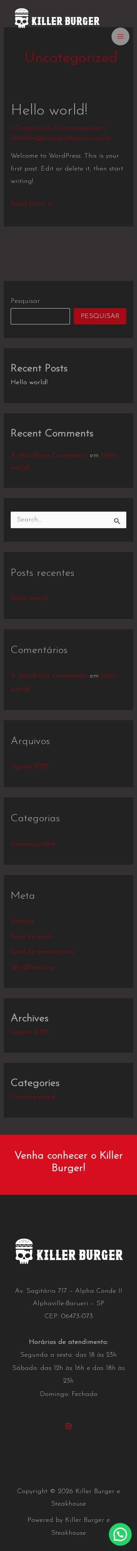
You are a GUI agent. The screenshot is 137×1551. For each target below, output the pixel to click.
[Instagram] (68, 1426)
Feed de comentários (43, 952)
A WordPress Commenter (49, 455)
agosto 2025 (30, 766)
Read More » (31, 205)
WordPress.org (32, 967)
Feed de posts (32, 937)
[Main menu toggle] (120, 36)
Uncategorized (80, 128)
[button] (120, 1534)
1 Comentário (31, 128)
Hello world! (49, 110)
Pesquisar (25, 301)
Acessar (22, 921)
